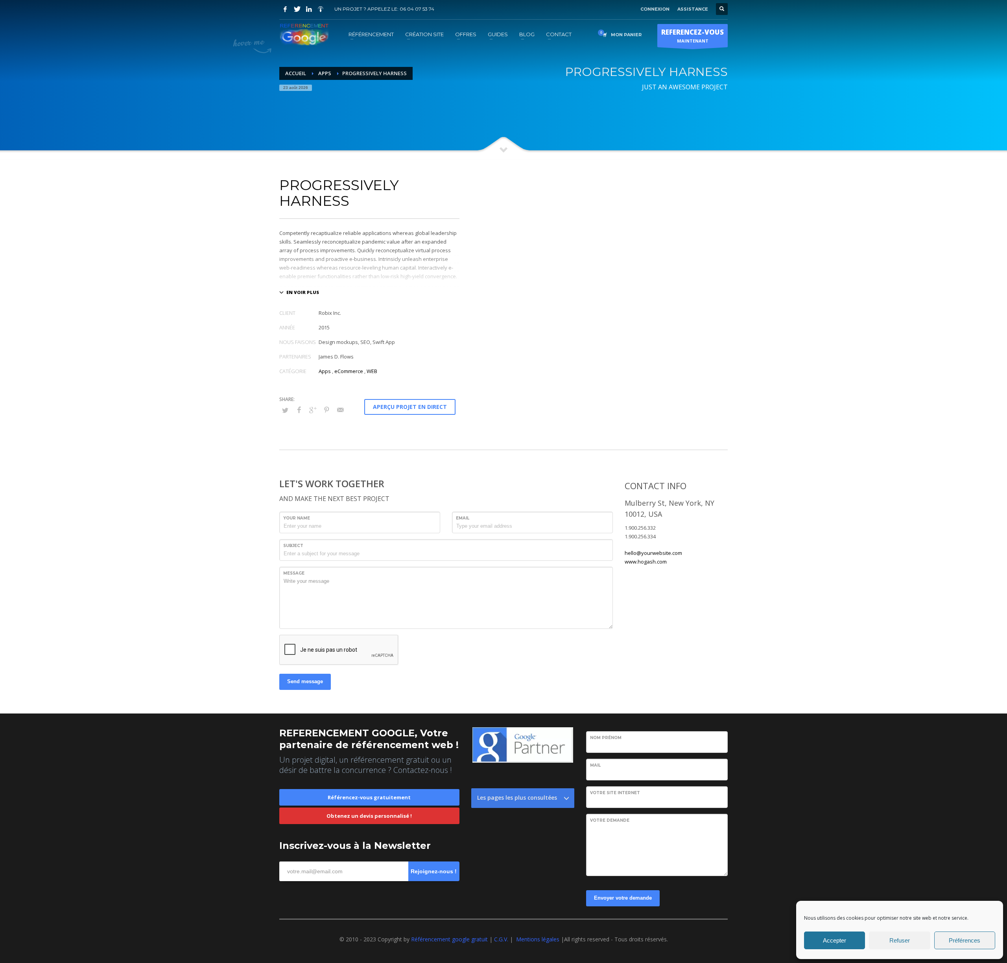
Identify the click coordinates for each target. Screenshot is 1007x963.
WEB (372, 371)
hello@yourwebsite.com (653, 552)
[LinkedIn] (309, 9)
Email (462, 518)
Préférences (964, 940)
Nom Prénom (606, 737)
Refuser (899, 940)
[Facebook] (285, 9)
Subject (293, 545)
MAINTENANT (692, 36)
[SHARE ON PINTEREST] (326, 410)
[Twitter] (297, 9)
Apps (325, 371)
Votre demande (609, 820)
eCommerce (348, 371)
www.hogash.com (646, 561)
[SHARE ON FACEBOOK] (299, 410)
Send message (305, 681)
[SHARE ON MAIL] (340, 410)
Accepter (834, 940)
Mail (595, 765)
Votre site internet (615, 792)
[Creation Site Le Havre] (320, 9)
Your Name (296, 518)
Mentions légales (537, 939)
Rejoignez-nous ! (434, 871)
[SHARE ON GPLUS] (313, 410)
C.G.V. (502, 939)
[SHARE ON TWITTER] (285, 410)
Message (293, 573)
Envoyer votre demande (623, 898)
